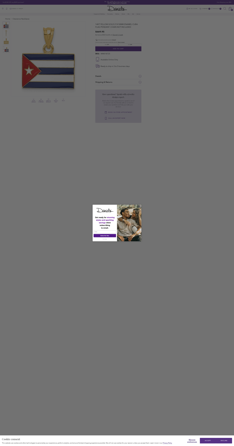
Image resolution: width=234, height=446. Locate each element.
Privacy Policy (167, 443)
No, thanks (105, 239)
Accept (208, 441)
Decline (224, 441)
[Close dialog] (140, 206)
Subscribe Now (104, 235)
